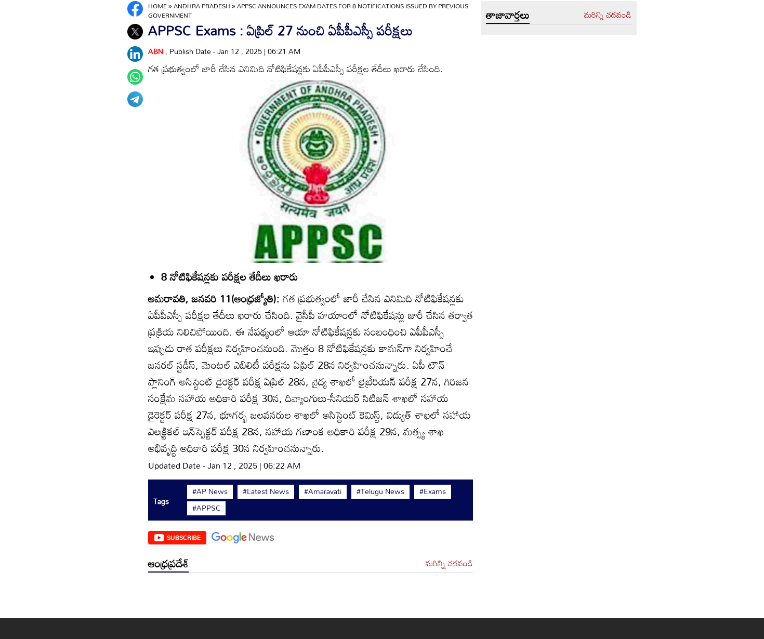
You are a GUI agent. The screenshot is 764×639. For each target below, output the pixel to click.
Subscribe (184, 537)
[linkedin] (135, 54)
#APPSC (206, 508)
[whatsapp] (135, 77)
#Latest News (266, 491)
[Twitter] (135, 31)
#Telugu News (380, 491)
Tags (161, 501)
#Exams (432, 491)
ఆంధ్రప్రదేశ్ (168, 563)
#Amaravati (322, 491)
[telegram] (135, 99)
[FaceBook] (135, 9)
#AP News (210, 491)
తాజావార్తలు (508, 14)
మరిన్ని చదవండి (449, 563)
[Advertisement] (310, 598)
